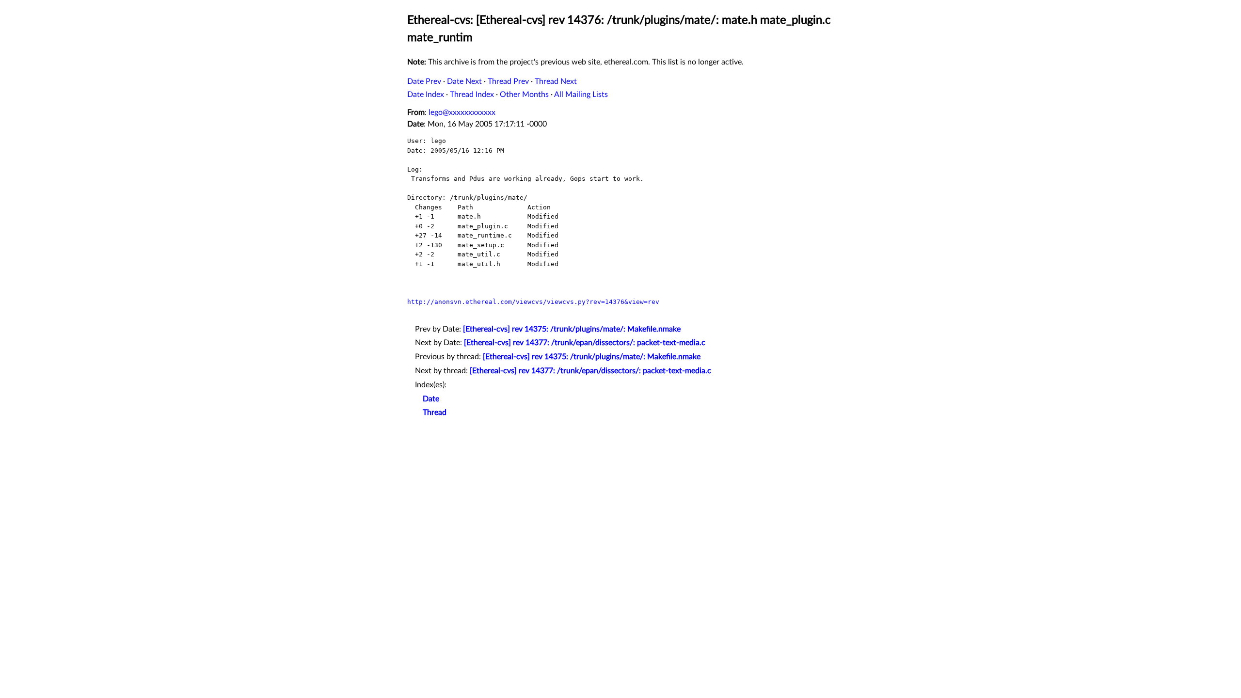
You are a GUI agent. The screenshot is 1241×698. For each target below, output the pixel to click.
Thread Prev (508, 81)
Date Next (464, 81)
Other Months (524, 94)
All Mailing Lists (581, 94)
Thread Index (472, 94)
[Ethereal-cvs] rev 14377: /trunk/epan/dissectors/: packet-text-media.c (584, 343)
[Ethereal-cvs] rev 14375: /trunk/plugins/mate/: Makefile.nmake (572, 329)
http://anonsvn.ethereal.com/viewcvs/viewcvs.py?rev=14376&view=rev (533, 301)
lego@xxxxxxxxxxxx (462, 112)
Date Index (425, 94)
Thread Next (556, 81)
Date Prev (424, 81)
